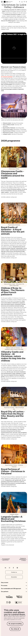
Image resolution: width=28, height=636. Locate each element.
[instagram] (9, 567)
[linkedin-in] (5, 567)
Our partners (4, 591)
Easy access (4, 582)
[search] (20, 2)
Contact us (14, 572)
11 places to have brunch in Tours (22, 559)
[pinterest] (17, 567)
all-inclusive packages (7, 76)
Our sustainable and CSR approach (11, 588)
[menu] (1, 2)
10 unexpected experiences (6, 559)
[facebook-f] (13, 567)
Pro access (4, 585)
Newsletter (14, 577)
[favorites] (24, 2)
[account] (22, 2)
